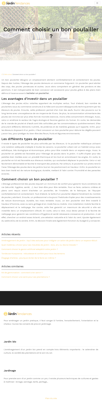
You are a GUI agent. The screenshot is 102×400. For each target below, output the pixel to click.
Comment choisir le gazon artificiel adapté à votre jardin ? (29, 249)
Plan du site (51, 398)
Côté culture (8, 74)
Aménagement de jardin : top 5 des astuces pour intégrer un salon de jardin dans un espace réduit (49, 240)
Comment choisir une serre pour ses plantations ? (25, 277)
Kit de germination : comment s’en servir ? (22, 272)
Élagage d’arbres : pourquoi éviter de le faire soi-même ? (28, 258)
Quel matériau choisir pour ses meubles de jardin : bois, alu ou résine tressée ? (39, 245)
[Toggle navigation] (97, 3)
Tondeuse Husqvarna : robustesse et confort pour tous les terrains (33, 253)
